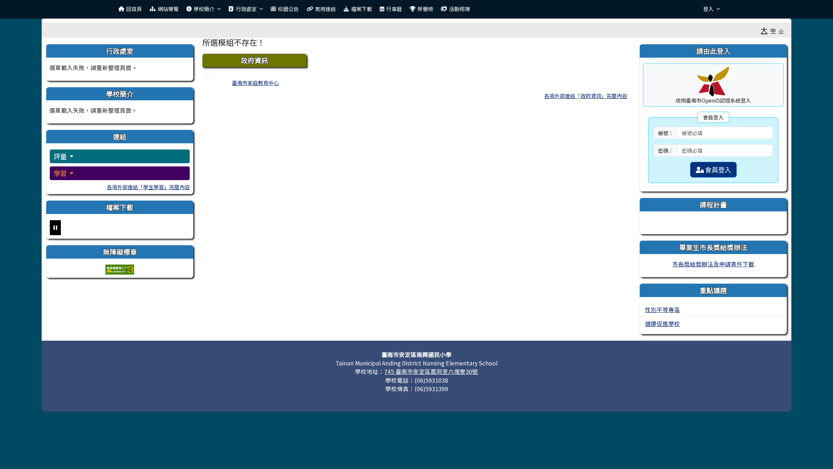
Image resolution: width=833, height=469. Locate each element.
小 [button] (781, 30)
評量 (61, 156)
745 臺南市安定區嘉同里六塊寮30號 (431, 371)
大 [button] (764, 30)
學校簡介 (204, 9)
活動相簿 (459, 9)
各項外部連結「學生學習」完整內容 (148, 187)
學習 (61, 173)
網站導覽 (168, 9)
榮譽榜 (425, 9)
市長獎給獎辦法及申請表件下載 (713, 264)
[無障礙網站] (119, 268)
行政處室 (246, 9)
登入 (708, 9)
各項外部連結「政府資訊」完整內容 (585, 96)
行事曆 (394, 9)
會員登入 (717, 169)
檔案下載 (361, 9)
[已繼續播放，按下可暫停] (55, 227)
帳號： (666, 133)
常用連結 (325, 9)
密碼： (666, 150)
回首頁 (134, 9)
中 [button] (773, 30)
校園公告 (288, 9)
